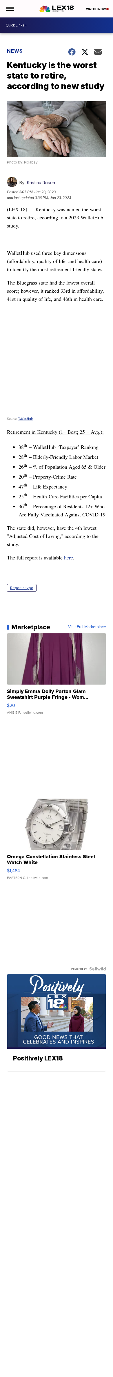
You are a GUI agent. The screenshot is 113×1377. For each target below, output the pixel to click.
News (15, 51)
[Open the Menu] (9, 8)
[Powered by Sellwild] (97, 969)
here (68, 557)
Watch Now (96, 9)
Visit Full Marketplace (87, 627)
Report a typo (21, 588)
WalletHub (25, 418)
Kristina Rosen (41, 182)
